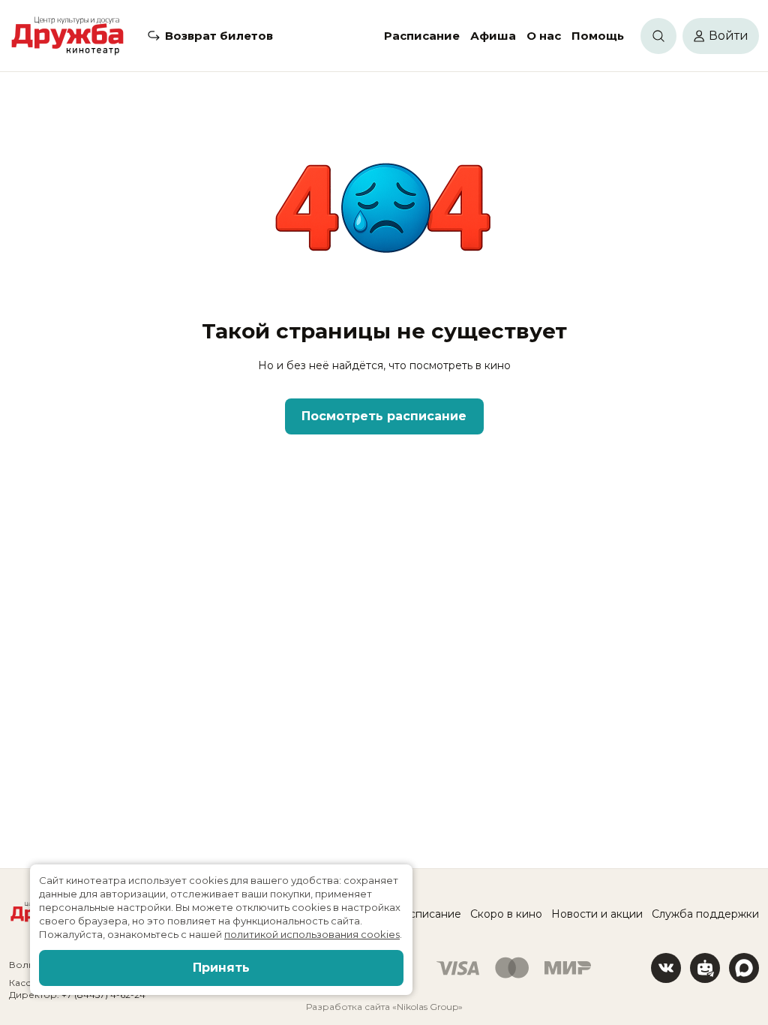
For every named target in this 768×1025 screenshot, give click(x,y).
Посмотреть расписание (384, 416)
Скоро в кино (506, 914)
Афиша (493, 36)
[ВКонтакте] (666, 968)
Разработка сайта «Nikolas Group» (384, 1006)
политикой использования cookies (312, 934)
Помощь (598, 36)
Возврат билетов (219, 36)
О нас (543, 36)
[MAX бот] (744, 968)
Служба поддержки (705, 914)
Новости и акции (597, 914)
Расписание (422, 36)
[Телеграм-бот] (705, 968)
